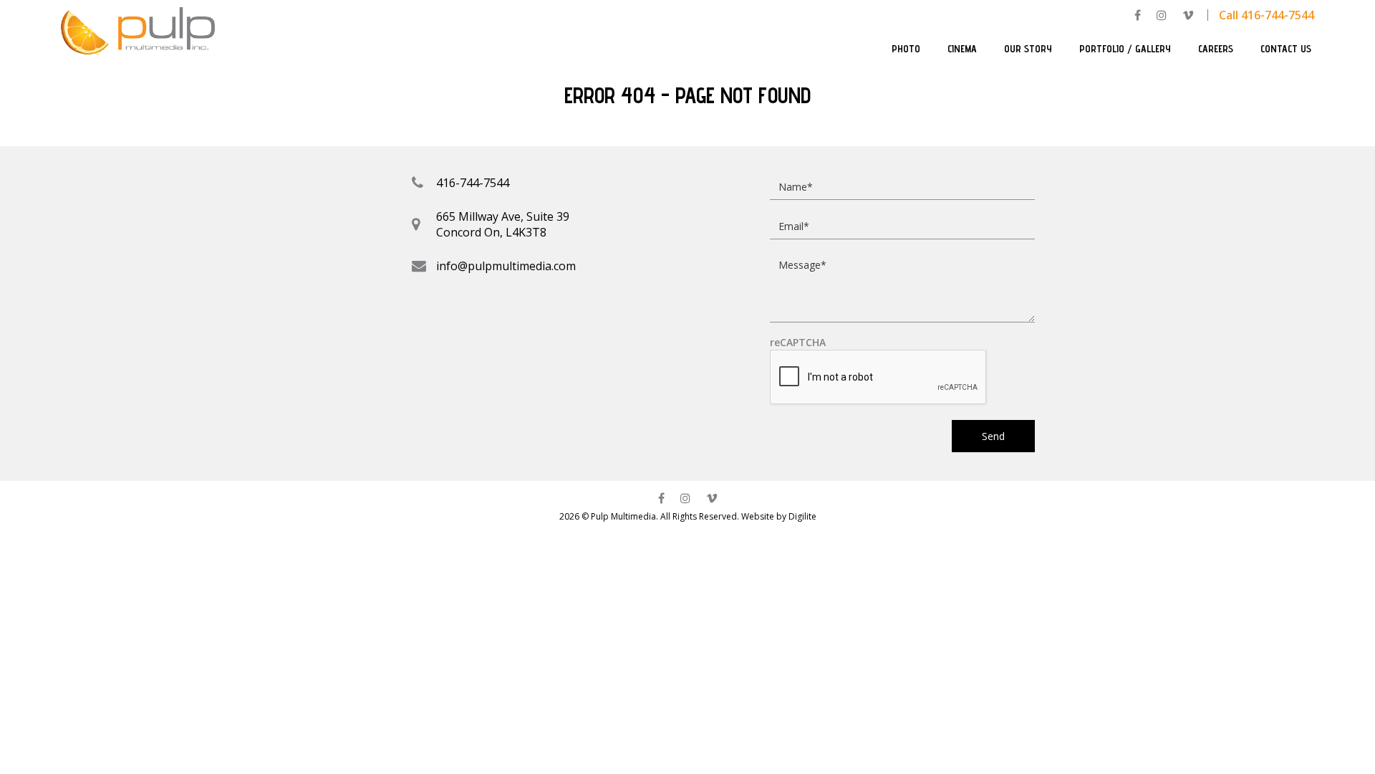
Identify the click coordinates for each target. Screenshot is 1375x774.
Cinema (962, 48)
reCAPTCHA (798, 343)
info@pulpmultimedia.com (506, 266)
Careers (1215, 48)
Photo (906, 48)
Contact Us (1285, 48)
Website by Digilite (778, 516)
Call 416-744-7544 (1266, 15)
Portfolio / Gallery (1125, 48)
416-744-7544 (472, 183)
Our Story (1028, 48)
